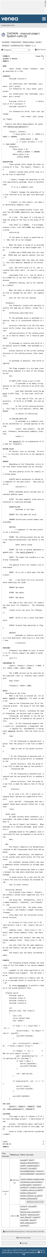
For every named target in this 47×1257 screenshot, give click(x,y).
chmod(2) (31, 1106)
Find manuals (24, 1238)
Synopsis (5, 42)
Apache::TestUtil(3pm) (29, 1163)
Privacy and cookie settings (25, 1252)
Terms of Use (7, 1252)
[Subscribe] (44, 1252)
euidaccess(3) (26, 1185)
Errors (38, 42)
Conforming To (17, 45)
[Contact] (39, 1252)
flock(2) (23, 1214)
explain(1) (37, 1185)
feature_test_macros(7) (17, 126)
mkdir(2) (23, 698)
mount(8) (12, 731)
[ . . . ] (34, 45)
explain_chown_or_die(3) (31, 1190)
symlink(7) (30, 1109)
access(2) (24, 1160)
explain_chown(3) (37, 1187)
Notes (27, 45)
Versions (5, 45)
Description (16, 42)
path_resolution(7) (15, 1109)
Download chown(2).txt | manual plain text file (24, 1231)
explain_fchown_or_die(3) (31, 1195)
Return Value (28, 42)
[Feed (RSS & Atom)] (41, 1252)
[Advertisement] (22, 7)
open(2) (12, 698)
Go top (24, 1243)
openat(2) (17, 441)
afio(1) (31, 1160)
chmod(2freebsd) (27, 1171)
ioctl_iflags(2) (27, 552)
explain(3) (24, 1187)
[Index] (9, 19)
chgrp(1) (12, 1106)
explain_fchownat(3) (28, 1198)
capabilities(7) (33, 1165)
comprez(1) (40, 1174)
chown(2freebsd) (27, 1174)
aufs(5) (23, 1165)
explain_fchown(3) (28, 1193)
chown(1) (22, 1106)
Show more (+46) (36, 1202)
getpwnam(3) (22, 985)
